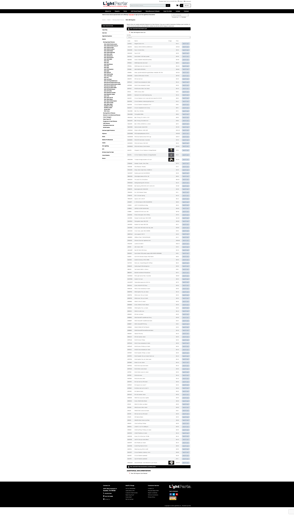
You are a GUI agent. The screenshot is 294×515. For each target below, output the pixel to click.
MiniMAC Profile (108, 106)
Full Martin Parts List (108, 125)
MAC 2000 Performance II (111, 46)
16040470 (130, 120)
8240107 (130, 452)
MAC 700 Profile (108, 74)
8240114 (129, 154)
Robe (103, 136)
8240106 (130, 101)
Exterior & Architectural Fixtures (111, 115)
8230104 (130, 449)
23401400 (130, 230)
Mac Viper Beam (108, 99)
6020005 (130, 75)
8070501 (130, 352)
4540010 (130, 46)
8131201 (129, 420)
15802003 (130, 176)
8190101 (129, 423)
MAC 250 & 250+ (108, 54)
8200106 (130, 439)
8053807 (130, 320)
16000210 (130, 179)
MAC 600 (106, 71)
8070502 (130, 85)
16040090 (130, 114)
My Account (188, 1)
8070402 (130, 340)
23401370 (130, 224)
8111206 (129, 407)
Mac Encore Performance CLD (112, 82)
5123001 (129, 256)
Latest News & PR (130, 490)
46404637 (130, 250)
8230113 (129, 95)
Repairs (117, 11)
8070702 (130, 359)
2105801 (129, 211)
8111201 (129, 404)
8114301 (129, 417)
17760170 (130, 195)
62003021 (130, 275)
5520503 (130, 59)
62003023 (130, 146)
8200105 (130, 436)
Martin (104, 39)
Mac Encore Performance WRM (112, 84)
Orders (180, 1)
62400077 (130, 282)
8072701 (130, 381)
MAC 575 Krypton (108, 69)
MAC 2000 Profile (109, 47)
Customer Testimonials (132, 492)
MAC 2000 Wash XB (109, 52)
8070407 (130, 346)
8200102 (130, 433)
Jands (103, 143)
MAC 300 (106, 61)
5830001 (130, 272)
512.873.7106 (108, 493)
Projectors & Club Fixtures (110, 121)
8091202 (130, 401)
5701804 (130, 72)
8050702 (130, 295)
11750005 (130, 163)
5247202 (130, 263)
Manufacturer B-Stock (152, 11)
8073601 (130, 388)
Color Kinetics (106, 155)
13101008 (130, 166)
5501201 (129, 269)
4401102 (130, 43)
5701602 (130, 62)
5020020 (130, 53)
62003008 (130, 136)
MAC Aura (106, 111)
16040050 (130, 111)
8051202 (130, 311)
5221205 (130, 259)
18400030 (130, 127)
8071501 (129, 375)
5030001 (130, 253)
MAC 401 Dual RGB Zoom (110, 81)
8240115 (129, 455)
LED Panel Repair (136, 11)
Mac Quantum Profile (109, 92)
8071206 (130, 368)
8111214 (129, 91)
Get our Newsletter (130, 488)
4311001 (129, 246)
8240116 (129, 458)
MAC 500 (106, 66)
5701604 (130, 66)
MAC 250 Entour (108, 56)
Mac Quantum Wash (109, 94)
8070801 (130, 362)
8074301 (130, 391)
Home (104, 19)
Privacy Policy (151, 497)
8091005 (130, 397)
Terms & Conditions (153, 495)
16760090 (130, 185)
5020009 (130, 50)
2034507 (130, 202)
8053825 (130, 330)
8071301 (129, 372)
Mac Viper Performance (110, 101)
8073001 (130, 385)
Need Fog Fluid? (130, 495)
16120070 (130, 123)
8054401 (130, 336)
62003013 (130, 139)
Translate (183, 17)
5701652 (129, 69)
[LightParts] (115, 4)
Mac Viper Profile (108, 102)
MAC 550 (106, 67)
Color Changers (107, 117)
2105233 (129, 205)
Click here (131, 14)
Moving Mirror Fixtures (109, 113)
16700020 (130, 182)
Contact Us (151, 488)
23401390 (130, 227)
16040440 (130, 117)
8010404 (130, 285)
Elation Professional (107, 139)
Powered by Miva (186, 505)
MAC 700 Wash (108, 76)
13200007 (130, 173)
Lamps (178, 11)
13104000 (130, 169)
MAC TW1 (106, 96)
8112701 (129, 413)
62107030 (130, 279)
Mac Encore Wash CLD (110, 86)
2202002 (130, 214)
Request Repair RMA (153, 490)
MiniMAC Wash (108, 107)
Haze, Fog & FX (107, 119)
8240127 (130, 107)
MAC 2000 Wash (108, 51)
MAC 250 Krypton (109, 57)
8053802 (130, 317)
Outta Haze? (129, 497)
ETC (103, 149)
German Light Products (108, 130)
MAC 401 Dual (107, 79)
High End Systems (107, 36)
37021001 (130, 243)
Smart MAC (107, 109)
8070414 (130, 349)
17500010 (130, 192)
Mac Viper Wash (108, 104)
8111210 (129, 410)
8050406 (130, 288)
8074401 (130, 394)
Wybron (104, 133)
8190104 (130, 426)
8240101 (130, 98)
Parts (125, 11)
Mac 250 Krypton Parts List (138, 32)
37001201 (130, 240)
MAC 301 (106, 62)
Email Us (107, 499)
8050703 (130, 298)
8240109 (130, 104)
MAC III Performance (109, 89)
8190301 (129, 429)
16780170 (130, 189)
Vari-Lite (104, 33)
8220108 (130, 445)
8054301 (130, 333)
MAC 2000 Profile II (109, 49)
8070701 (130, 356)
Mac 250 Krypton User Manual (139, 473)
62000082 (130, 133)
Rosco (104, 158)
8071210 (129, 88)
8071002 (130, 365)
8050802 (130, 301)
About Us (108, 11)
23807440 (130, 234)
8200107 (130, 442)
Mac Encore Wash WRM (110, 87)
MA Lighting (105, 146)
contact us (152, 26)
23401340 (130, 221)
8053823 (130, 327)
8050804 (130, 308)
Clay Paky (104, 30)
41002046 (130, 130)
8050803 (130, 304)
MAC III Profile (108, 91)
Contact (186, 11)
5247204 (130, 56)
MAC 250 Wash (108, 59)
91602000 (130, 462)
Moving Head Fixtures (109, 42)
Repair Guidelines (152, 492)
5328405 (130, 266)
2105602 (130, 208)
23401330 (130, 218)
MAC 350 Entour (108, 64)
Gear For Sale (167, 11)
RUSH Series (106, 127)
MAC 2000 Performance (110, 44)
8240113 (129, 150)
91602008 (130, 159)
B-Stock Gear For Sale (108, 152)
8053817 (129, 324)
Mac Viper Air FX (108, 97)
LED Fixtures (106, 123)
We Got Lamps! (129, 499)
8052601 (130, 314)
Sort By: (129, 35)
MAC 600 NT (107, 72)
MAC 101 (106, 77)
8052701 (130, 78)
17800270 (130, 198)
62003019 (130, 143)
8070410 (130, 82)
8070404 (130, 343)
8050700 (130, 291)
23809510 (130, 237)
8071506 (130, 378)
